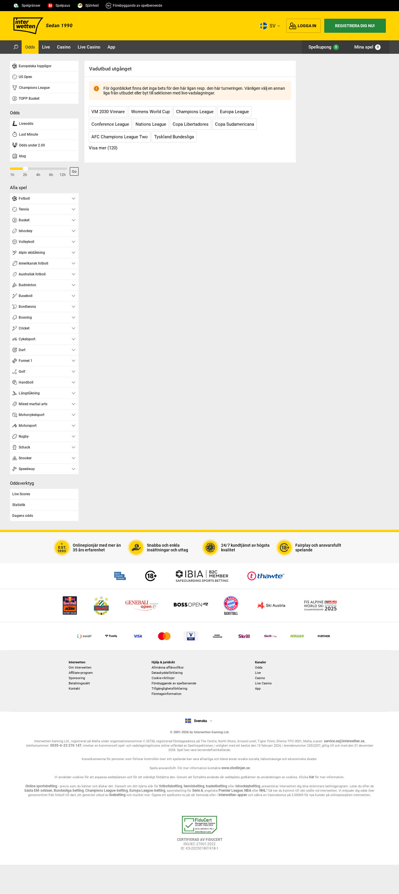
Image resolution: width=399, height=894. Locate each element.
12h (63, 175)
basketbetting (216, 786)
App (258, 689)
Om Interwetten (80, 667)
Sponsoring (77, 678)
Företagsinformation (166, 694)
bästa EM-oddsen (38, 790)
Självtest (92, 6)
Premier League (230, 790)
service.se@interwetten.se (344, 741)
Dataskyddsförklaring (167, 673)
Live (258, 673)
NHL (262, 790)
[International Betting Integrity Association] (202, 576)
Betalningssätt (79, 683)
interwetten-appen (232, 795)
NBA (247, 790)
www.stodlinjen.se (235, 768)
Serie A (197, 790)
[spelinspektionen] (120, 576)
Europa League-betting (147, 790)
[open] (199, 835)
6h (51, 175)
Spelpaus (62, 6)
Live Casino (263, 683)
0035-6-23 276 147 (65, 745)
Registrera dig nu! (355, 25)
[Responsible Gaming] (151, 576)
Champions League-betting (106, 790)
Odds (259, 667)
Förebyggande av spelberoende (137, 6)
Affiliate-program (81, 673)
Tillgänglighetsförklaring (169, 689)
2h (25, 175)
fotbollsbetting (170, 786)
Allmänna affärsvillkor (168, 667)
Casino (260, 678)
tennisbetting (194, 786)
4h (38, 175)
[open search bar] (16, 47)
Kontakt (74, 689)
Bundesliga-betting (69, 790)
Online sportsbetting (41, 786)
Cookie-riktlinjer (163, 678)
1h (12, 175)
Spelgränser (31, 6)
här (311, 777)
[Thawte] (266, 576)
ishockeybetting (247, 786)
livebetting (117, 795)
